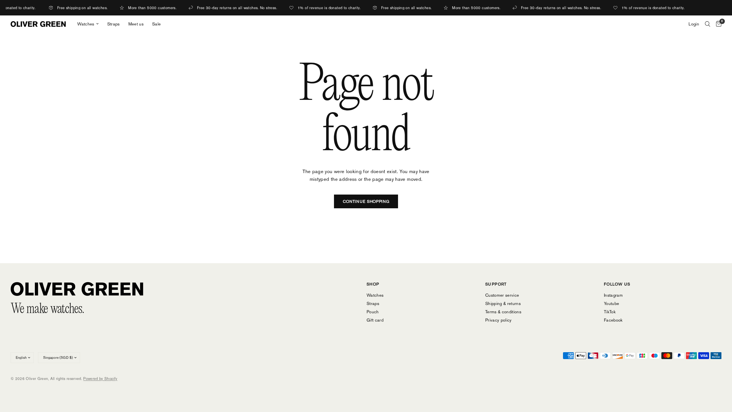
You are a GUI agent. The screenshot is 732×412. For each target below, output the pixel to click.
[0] (717, 24)
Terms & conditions (503, 311)
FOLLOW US (617, 284)
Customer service (502, 295)
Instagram (613, 295)
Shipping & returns (503, 303)
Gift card (375, 320)
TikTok (610, 311)
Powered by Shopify (100, 379)
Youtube (611, 303)
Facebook (613, 320)
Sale (156, 23)
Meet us (136, 23)
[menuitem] (88, 24)
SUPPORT (496, 284)
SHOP (373, 284)
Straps (113, 23)
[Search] (707, 24)
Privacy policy (498, 320)
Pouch (373, 311)
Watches (85, 23)
